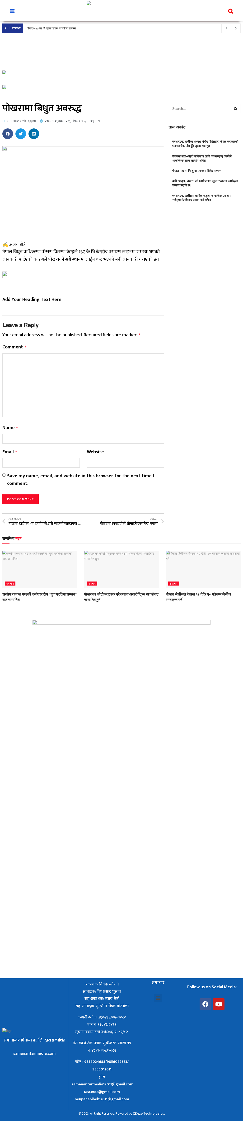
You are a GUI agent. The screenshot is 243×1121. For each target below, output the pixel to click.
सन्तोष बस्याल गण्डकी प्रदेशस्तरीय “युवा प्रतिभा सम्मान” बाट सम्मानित (39, 596)
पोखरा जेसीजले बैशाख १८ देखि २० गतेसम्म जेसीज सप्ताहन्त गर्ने (198, 596)
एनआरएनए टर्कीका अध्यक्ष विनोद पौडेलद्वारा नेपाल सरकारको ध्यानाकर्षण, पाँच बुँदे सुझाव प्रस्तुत (205, 143)
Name (10, 428)
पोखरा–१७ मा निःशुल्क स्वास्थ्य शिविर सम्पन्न (51, 28)
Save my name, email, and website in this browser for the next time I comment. (80, 479)
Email (9, 452)
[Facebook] (205, 1004)
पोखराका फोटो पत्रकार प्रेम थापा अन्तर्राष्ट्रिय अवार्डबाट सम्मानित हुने (121, 596)
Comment (14, 347)
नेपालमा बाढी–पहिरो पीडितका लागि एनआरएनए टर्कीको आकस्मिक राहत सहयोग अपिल (202, 158)
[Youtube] (218, 1004)
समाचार (10, 583)
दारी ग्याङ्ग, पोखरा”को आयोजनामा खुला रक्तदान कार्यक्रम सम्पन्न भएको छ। (205, 182)
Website (95, 452)
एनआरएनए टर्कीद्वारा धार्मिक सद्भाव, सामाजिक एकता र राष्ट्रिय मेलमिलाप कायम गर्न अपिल (201, 197)
